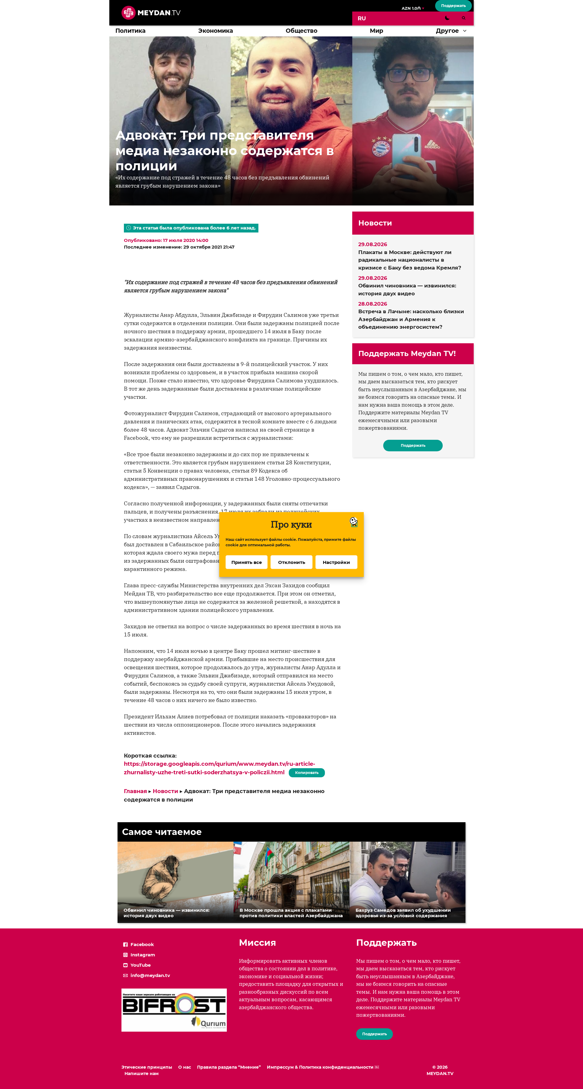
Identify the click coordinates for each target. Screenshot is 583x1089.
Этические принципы (146, 1067)
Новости (165, 791)
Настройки (336, 562)
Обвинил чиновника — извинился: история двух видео (407, 290)
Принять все (246, 562)
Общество (301, 30)
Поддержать (453, 5)
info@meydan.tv (150, 975)
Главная (135, 791)
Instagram (143, 955)
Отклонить (291, 562)
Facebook (142, 944)
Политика (130, 30)
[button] (466, 30)
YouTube (141, 965)
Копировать (305, 771)
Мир (376, 30)
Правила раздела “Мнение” (229, 1067)
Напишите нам (141, 1073)
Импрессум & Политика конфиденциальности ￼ (323, 1067)
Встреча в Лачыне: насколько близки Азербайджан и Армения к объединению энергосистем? (411, 319)
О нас (184, 1067)
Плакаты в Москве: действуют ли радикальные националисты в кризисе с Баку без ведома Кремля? (409, 260)
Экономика (215, 30)
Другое (447, 30)
